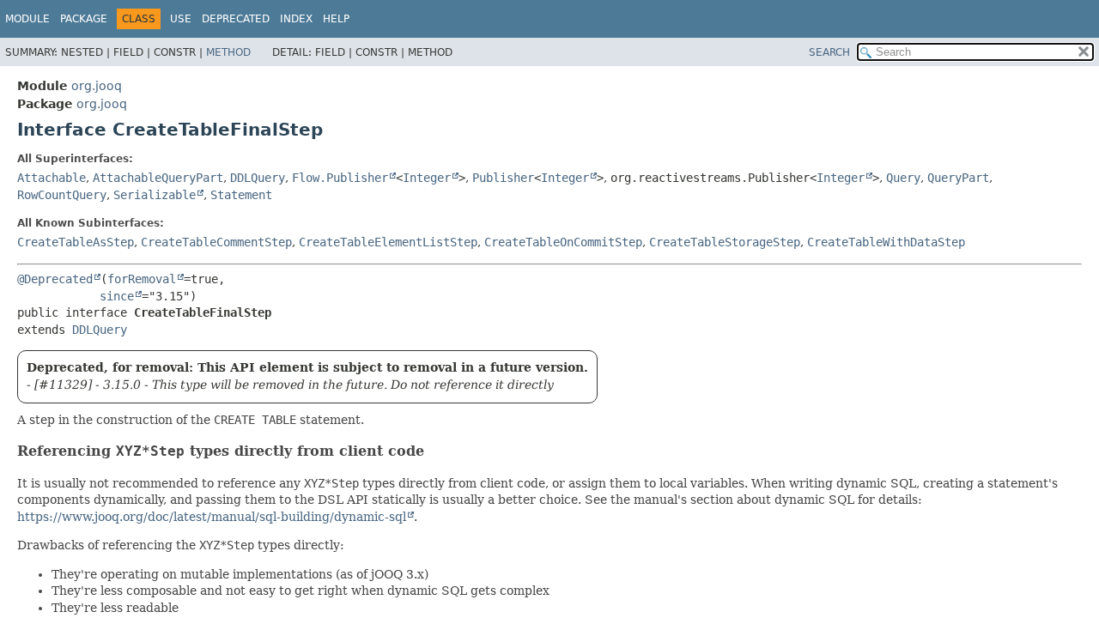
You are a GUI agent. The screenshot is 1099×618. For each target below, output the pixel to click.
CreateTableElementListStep (388, 242)
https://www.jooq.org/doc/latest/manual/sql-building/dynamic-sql (211, 517)
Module (27, 19)
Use (180, 19)
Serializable (154, 195)
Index (296, 19)
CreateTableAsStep (75, 242)
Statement (241, 195)
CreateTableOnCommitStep (563, 242)
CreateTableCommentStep (216, 242)
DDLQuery (257, 178)
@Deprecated (55, 279)
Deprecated (236, 19)
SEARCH (829, 52)
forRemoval (141, 279)
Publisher (503, 178)
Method (228, 52)
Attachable (51, 178)
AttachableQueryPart (158, 178)
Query (903, 178)
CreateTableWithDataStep (886, 242)
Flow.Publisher (340, 178)
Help (336, 19)
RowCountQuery (61, 195)
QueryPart (958, 178)
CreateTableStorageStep (724, 242)
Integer (427, 178)
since (117, 296)
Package (83, 19)
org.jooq (96, 86)
